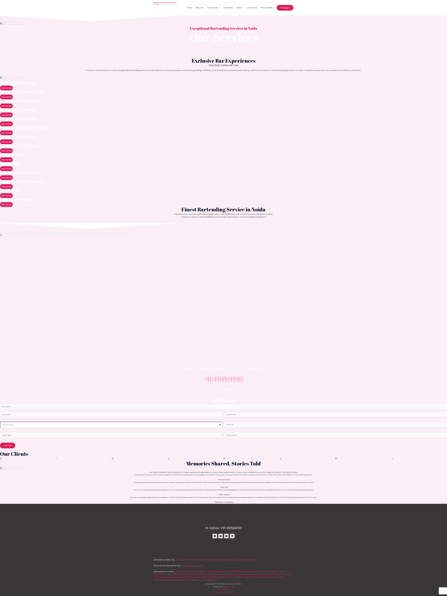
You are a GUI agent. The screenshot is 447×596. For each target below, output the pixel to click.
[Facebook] (215, 536)
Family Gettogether (162, 577)
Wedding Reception (237, 574)
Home (189, 7)
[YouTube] (226, 536)
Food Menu (228, 7)
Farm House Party (193, 577)
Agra (218, 560)
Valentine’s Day (231, 577)
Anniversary (195, 571)
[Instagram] (220, 536)
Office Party (273, 574)
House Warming (182, 571)
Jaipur (187, 560)
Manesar (236, 560)
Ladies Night (244, 577)
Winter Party (189, 574)
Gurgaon (205, 560)
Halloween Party (175, 580)
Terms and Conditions (223, 592)
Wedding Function (241, 571)
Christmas (187, 580)
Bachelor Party (176, 574)
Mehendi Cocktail (224, 571)
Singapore (194, 565)
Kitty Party (266, 571)
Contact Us (252, 7)
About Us (200, 7)
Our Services (212, 7)
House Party (255, 571)
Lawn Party (284, 574)
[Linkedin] (232, 536)
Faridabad (245, 560)
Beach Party (208, 577)
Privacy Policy (223, 589)
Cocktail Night (178, 577)
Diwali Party (213, 580)
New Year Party (200, 580)
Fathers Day (278, 577)
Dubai (202, 565)
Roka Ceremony (208, 571)
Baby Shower (278, 571)
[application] (219, 7)
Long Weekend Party (218, 574)
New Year (219, 577)
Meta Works (229, 586)
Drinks (238, 7)
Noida (253, 560)
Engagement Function (257, 574)
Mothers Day (266, 577)
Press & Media (267, 7)
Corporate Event (161, 574)
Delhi (212, 560)
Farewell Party (202, 574)
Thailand (185, 565)
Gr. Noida (196, 560)
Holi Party (255, 577)
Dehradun (179, 560)
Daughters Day (160, 580)
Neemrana (226, 560)
